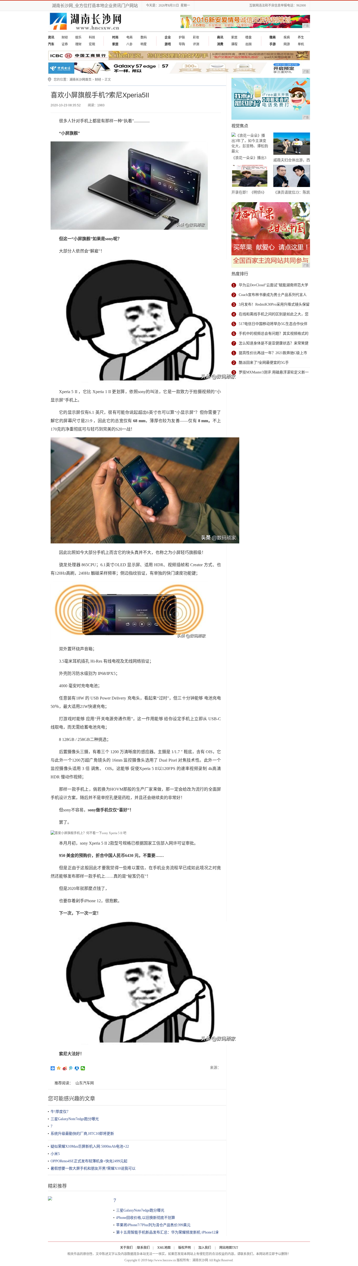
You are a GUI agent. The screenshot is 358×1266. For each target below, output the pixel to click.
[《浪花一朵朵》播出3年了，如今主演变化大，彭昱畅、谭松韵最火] (249, 143)
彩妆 (196, 37)
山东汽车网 (84, 1083)
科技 (92, 37)
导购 (182, 44)
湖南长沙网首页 (80, 79)
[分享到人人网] (77, 1068)
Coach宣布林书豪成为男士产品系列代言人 (273, 295)
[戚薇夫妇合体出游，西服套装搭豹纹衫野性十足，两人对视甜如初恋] (291, 145)
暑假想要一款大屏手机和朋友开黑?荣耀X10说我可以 (93, 1168)
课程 (234, 44)
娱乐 (78, 37)
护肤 (182, 37)
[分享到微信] (83, 1068)
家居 (234, 37)
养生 (301, 37)
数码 (143, 37)
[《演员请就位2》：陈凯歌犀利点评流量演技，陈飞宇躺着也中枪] (291, 177)
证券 (65, 44)
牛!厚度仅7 (59, 1112)
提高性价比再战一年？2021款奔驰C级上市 (273, 353)
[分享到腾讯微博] (71, 1068)
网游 (287, 44)
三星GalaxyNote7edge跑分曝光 (75, 1119)
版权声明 (184, 1248)
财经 (65, 37)
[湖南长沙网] (85, 30)
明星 (143, 44)
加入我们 (204, 1248)
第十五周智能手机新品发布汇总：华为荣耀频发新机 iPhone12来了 (169, 1232)
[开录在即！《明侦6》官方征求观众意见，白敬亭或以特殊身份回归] (249, 177)
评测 (196, 44)
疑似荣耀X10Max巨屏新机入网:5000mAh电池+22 (90, 1146)
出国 (248, 44)
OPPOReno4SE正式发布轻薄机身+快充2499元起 (89, 1161)
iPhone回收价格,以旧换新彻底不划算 (145, 1218)
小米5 (55, 1154)
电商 (129, 37)
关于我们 (126, 1248)
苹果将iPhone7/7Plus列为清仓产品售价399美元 (153, 1225)
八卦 (129, 44)
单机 (301, 44)
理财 (78, 44)
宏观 (92, 44)
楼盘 (248, 37)
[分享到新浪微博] (65, 1068)
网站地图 (225, 1248)
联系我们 (143, 1248)
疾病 (287, 37)
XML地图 (164, 1248)
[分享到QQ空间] (59, 1068)
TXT (235, 1248)
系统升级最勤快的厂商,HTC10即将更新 (82, 1134)
